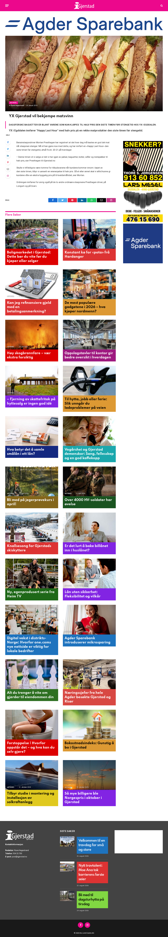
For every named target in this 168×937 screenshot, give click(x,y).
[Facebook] (7, 142)
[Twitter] (7, 149)
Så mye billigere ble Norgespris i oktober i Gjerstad (83, 798)
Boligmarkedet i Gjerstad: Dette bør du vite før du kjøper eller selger (29, 257)
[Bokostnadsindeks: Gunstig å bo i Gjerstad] (89, 725)
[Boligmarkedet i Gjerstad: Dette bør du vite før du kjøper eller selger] (31, 234)
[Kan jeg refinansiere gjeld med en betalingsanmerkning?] (31, 284)
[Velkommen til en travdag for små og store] (67, 842)
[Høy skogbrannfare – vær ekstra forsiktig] (31, 335)
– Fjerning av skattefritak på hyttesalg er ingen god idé (31, 401)
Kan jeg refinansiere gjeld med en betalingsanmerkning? (29, 307)
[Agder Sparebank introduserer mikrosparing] (89, 620)
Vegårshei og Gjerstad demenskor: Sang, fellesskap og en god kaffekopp (89, 454)
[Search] (161, 6)
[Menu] (7, 6)
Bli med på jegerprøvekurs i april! (30, 502)
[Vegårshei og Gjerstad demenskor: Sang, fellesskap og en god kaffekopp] (89, 431)
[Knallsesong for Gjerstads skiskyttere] (31, 527)
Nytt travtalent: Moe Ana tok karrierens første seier (91, 872)
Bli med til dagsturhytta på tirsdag (91, 899)
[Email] (7, 169)
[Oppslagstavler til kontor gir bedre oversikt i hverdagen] (89, 335)
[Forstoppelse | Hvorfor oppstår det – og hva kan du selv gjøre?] (31, 725)
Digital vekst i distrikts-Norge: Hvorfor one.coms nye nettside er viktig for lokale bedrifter (29, 644)
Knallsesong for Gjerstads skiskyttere (29, 548)
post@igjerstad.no (19, 857)
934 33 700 (17, 853)
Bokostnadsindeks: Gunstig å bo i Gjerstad (89, 745)
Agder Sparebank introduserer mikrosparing (87, 640)
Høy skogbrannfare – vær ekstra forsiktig (29, 355)
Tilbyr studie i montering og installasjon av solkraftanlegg (30, 798)
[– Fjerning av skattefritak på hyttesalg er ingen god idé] (31, 381)
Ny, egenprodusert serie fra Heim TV (30, 594)
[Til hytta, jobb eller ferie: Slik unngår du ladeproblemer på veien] (89, 381)
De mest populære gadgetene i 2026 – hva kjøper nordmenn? (85, 307)
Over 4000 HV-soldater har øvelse (88, 502)
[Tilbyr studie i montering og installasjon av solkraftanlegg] (31, 775)
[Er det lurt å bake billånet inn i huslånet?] (89, 527)
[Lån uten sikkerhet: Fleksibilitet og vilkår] (89, 573)
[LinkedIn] (7, 155)
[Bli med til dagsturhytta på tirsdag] (67, 896)
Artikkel (13, 103)
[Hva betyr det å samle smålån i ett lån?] (31, 431)
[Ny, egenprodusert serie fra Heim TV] (31, 573)
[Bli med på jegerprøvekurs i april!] (31, 481)
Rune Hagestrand (17, 105)
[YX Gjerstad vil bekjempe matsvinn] (84, 73)
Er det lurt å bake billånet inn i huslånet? (86, 548)
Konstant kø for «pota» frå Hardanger (87, 255)
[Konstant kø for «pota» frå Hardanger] (89, 234)
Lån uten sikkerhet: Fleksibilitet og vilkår (83, 594)
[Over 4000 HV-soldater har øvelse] (89, 481)
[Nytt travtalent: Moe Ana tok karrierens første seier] (67, 866)
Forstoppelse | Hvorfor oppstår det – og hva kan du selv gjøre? (31, 747)
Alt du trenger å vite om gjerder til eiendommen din (30, 695)
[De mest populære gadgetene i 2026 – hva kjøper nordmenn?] (89, 284)
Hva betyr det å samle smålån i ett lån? (25, 452)
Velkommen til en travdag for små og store (91, 845)
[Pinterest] (7, 162)
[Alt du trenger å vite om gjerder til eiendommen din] (31, 674)
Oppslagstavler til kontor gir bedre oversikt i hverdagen (89, 355)
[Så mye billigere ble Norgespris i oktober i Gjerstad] (89, 775)
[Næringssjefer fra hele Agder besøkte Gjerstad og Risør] (89, 674)
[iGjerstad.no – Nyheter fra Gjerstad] (84, 5)
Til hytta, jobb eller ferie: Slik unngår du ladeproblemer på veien (86, 403)
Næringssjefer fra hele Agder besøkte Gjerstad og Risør (88, 697)
